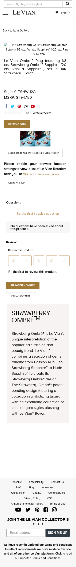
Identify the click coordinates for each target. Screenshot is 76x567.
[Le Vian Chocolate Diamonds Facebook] (45, 510)
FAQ (18, 487)
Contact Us (57, 482)
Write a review (42, 113)
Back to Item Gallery (16, 30)
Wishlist (17, 482)
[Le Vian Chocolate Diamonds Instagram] (54, 510)
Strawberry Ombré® (23, 285)
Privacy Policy (32, 498)
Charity (37, 492)
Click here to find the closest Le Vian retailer (33, 152)
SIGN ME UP (58, 532)
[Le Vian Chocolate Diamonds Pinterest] (37, 510)
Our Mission (18, 492)
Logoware (47, 487)
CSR (50, 498)
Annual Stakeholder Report (27, 503)
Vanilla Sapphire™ (21, 295)
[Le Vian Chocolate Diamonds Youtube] (18, 510)
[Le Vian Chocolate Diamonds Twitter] (28, 510)
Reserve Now (17, 124)
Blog (31, 487)
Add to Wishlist (16, 182)
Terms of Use (57, 503)
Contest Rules (56, 492)
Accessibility (36, 482)
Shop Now (27, 139)
